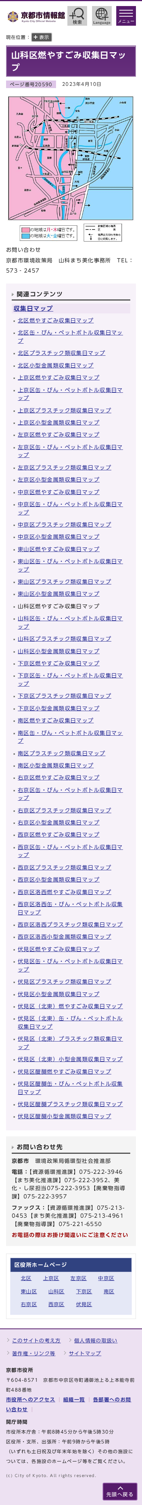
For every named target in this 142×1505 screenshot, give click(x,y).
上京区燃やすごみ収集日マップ (59, 377)
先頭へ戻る (120, 1494)
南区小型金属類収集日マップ (56, 765)
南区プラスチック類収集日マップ (62, 753)
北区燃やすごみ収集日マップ (56, 320)
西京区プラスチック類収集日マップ (64, 867)
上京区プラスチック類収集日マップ (64, 410)
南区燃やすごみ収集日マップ (56, 720)
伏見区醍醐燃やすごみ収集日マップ (64, 1071)
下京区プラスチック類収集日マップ (64, 696)
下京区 (84, 1291)
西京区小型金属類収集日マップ (59, 879)
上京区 (51, 1278)
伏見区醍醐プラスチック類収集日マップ (70, 1104)
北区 (26, 1278)
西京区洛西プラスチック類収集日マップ (70, 924)
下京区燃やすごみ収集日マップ (59, 663)
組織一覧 (74, 1399)
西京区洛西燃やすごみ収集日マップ (64, 892)
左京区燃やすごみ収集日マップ (59, 434)
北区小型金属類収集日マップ (56, 365)
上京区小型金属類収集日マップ (59, 422)
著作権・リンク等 (33, 1353)
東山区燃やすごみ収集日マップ (59, 549)
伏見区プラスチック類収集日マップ (64, 981)
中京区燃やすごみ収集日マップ (59, 492)
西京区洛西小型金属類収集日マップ (64, 936)
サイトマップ (85, 1353)
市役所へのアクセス (30, 1399)
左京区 (78, 1278)
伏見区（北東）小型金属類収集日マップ (70, 1059)
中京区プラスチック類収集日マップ (64, 524)
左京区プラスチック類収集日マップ (64, 467)
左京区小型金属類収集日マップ (59, 479)
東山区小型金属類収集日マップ (59, 594)
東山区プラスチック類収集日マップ (64, 581)
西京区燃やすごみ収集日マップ (59, 834)
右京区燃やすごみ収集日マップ (59, 777)
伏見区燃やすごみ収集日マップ (59, 949)
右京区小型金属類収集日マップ (59, 822)
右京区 (29, 1304)
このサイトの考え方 (36, 1340)
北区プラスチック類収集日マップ (62, 353)
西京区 (56, 1304)
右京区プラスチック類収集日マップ (64, 810)
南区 (109, 1291)
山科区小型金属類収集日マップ (59, 651)
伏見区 (84, 1304)
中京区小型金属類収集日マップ (59, 536)
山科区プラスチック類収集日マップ (64, 639)
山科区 (56, 1291)
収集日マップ (33, 308)
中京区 (106, 1278)
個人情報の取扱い (95, 1340)
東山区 (29, 1291)
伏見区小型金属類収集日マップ (59, 994)
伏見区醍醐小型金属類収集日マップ (64, 1116)
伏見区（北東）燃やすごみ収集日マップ (70, 1006)
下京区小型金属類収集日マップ (59, 708)
